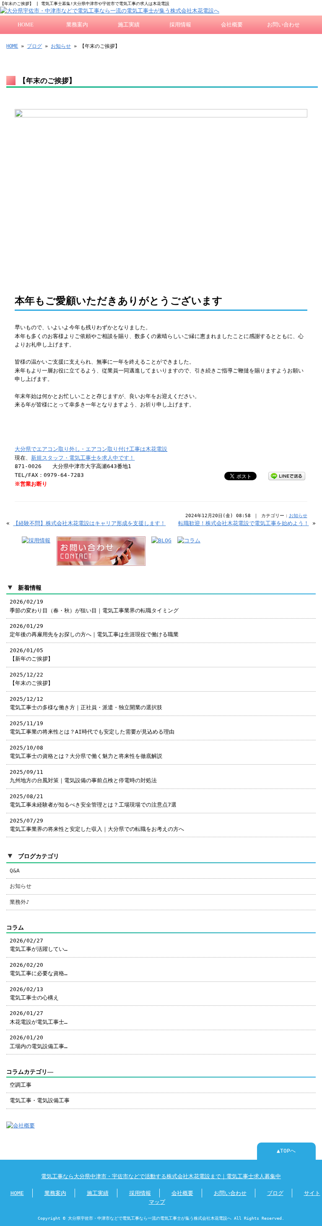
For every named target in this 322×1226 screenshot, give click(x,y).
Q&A (15, 870)
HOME (26, 25)
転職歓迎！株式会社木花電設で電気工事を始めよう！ (243, 523)
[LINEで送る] (286, 475)
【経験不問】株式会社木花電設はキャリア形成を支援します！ (89, 523)
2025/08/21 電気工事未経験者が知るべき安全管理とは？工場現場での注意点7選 (93, 800)
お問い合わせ (283, 25)
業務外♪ (19, 902)
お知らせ (61, 46)
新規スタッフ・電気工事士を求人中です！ (83, 458)
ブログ (34, 46)
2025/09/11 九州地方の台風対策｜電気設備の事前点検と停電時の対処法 (83, 776)
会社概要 (232, 25)
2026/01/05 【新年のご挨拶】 (31, 654)
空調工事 (20, 1085)
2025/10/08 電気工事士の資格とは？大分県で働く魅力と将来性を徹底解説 (86, 751)
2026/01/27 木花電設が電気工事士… (39, 1017)
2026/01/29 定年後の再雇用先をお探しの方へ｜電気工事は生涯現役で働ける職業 (94, 630)
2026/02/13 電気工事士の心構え (34, 993)
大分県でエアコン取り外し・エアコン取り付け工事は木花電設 (91, 449)
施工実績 (129, 25)
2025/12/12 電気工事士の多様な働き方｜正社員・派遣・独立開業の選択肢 (86, 703)
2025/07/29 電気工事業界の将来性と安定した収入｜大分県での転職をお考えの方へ (97, 824)
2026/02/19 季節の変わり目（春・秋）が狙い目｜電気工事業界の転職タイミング (94, 606)
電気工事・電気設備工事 (40, 1100)
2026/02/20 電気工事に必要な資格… (39, 969)
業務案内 (77, 25)
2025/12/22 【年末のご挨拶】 (31, 679)
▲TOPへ (286, 1151)
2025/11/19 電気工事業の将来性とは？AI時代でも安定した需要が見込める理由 (92, 727)
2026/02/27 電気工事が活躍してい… (39, 944)
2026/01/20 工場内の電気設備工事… (39, 1041)
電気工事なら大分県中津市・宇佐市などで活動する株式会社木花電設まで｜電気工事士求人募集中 (161, 1176)
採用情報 (180, 25)
